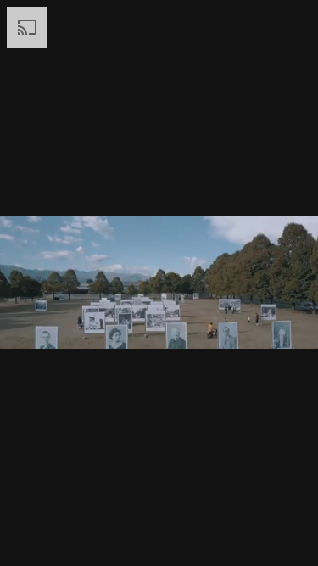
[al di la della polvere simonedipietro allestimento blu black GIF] (159, 283)
